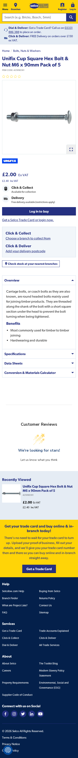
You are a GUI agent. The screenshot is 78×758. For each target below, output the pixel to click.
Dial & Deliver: (18, 27)
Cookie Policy (10, 750)
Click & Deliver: (19, 36)
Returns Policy (47, 598)
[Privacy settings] (8, 750)
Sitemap (44, 612)
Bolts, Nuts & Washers (27, 50)
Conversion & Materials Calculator (30, 373)
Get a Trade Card (12, 630)
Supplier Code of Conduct (17, 694)
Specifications (15, 354)
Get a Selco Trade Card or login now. (28, 220)
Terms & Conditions (14, 737)
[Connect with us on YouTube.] (40, 713)
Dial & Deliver (10, 645)
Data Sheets (13, 363)
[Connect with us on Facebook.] (5, 713)
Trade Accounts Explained (54, 630)
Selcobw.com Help (13, 591)
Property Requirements (15, 682)
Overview (11, 280)
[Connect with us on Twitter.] (23, 713)
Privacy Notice (11, 744)
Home (6, 50)
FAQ (4, 612)
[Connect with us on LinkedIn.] (31, 713)
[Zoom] (71, 149)
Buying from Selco (49, 591)
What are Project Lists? (14, 605)
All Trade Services (49, 645)
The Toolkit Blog (48, 663)
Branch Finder (10, 598)
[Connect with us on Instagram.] (14, 713)
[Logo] (39, 6)
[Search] (71, 17)
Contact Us (45, 605)
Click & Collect (10, 638)
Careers (6, 670)
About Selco (9, 663)
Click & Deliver (47, 638)
